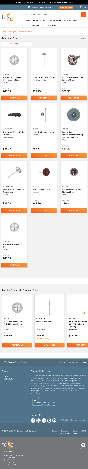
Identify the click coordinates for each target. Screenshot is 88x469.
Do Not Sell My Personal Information (73, 420)
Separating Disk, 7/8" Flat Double (14, 133)
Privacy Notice (75, 432)
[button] (83, 14)
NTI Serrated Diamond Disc (12, 245)
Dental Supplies (39, 20)
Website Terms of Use (64, 432)
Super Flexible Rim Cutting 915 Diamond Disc (44, 78)
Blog (34, 400)
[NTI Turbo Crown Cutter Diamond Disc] (74, 62)
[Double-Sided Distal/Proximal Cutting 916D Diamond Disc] (74, 117)
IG (48, 419)
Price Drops (51, 25)
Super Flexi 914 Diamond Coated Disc (13, 190)
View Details (14, 98)
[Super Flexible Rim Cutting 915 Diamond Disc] (44, 62)
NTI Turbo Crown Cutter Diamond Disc (72, 78)
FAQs (6, 376)
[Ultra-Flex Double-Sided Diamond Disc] (74, 175)
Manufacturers (70, 20)
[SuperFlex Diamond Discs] (44, 117)
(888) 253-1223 (81, 362)
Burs (20, 32)
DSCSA (83, 431)
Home (4, 32)
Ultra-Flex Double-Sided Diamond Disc (72, 190)
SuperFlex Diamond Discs (43, 132)
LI (42, 419)
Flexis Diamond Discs (41, 189)
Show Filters (16, 44)
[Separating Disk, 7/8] (14, 117)
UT (53, 419)
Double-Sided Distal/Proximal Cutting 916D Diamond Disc (72, 134)
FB (32, 419)
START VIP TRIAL (66, 7)
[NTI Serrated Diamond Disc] (14, 229)
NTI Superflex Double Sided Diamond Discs (12, 78)
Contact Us (8, 379)
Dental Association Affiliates (43, 402)
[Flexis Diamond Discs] (44, 175)
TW (37, 419)
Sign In (34, 7)
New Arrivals (37, 25)
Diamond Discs (28, 32)
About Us (36, 397)
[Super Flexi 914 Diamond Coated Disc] (14, 175)
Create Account (45, 7)
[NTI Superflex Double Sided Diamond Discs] (14, 62)
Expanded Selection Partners (43, 405)
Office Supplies (55, 20)
